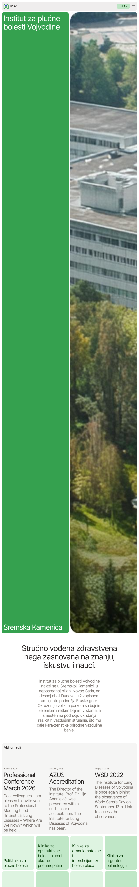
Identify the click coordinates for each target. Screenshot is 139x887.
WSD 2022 (109, 775)
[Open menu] (133, 6)
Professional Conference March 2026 (19, 782)
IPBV (13, 6)
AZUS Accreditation (66, 778)
